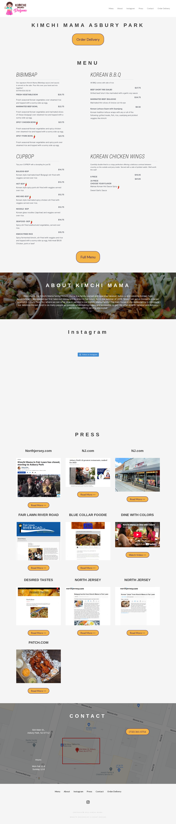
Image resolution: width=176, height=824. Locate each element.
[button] (88, 39)
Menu (111, 8)
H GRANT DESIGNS (98, 817)
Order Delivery (164, 8)
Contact (150, 8)
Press (141, 8)
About (120, 8)
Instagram (130, 8)
